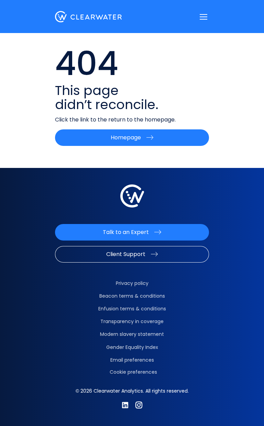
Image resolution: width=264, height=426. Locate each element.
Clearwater (88, 16)
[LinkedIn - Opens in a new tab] (125, 405)
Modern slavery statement (132, 334)
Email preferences (132, 359)
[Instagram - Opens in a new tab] (139, 405)
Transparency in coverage (132, 321)
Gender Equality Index (132, 347)
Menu (203, 16)
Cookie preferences (133, 372)
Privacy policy (132, 283)
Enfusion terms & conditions (132, 308)
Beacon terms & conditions (132, 295)
